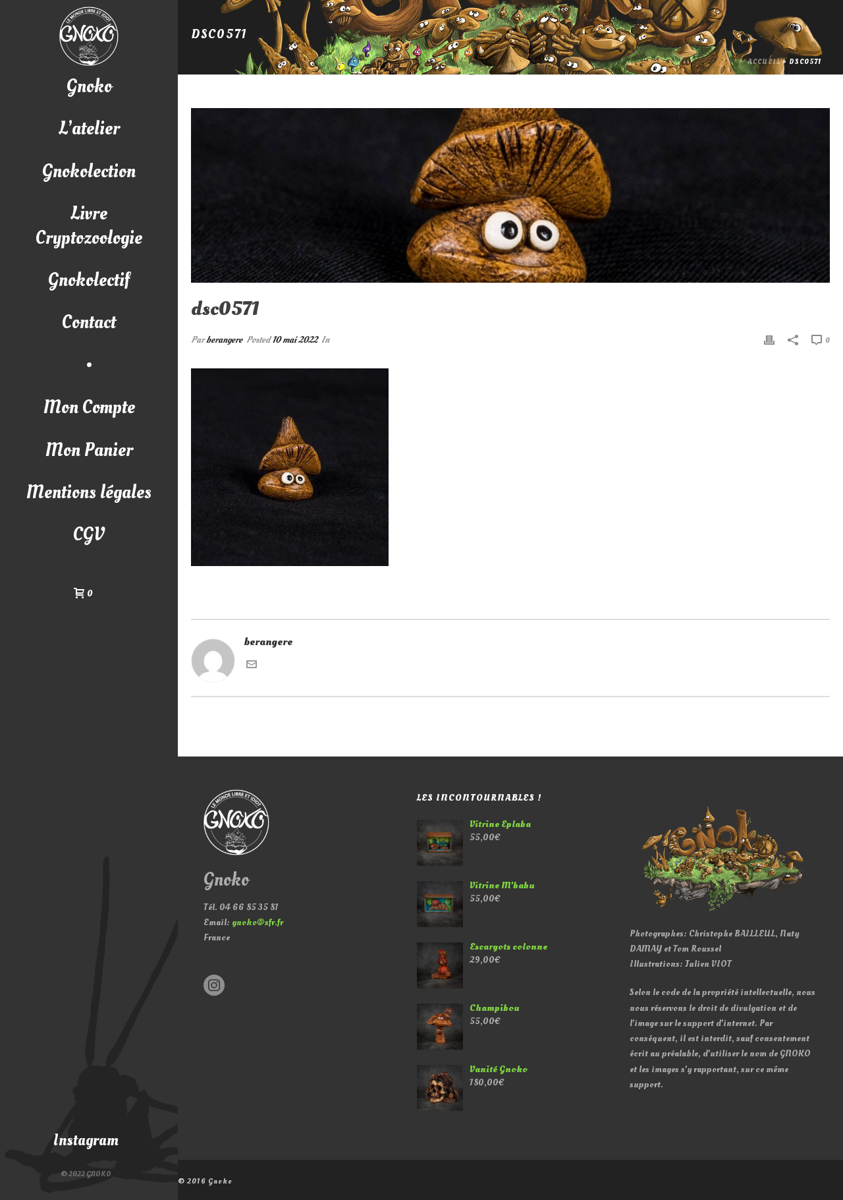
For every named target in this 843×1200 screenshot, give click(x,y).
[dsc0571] (510, 195)
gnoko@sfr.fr (257, 922)
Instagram (86, 1140)
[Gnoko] (89, 36)
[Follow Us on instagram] (214, 986)
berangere (224, 339)
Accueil (764, 62)
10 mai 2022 (294, 339)
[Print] (769, 340)
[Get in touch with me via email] (251, 666)
